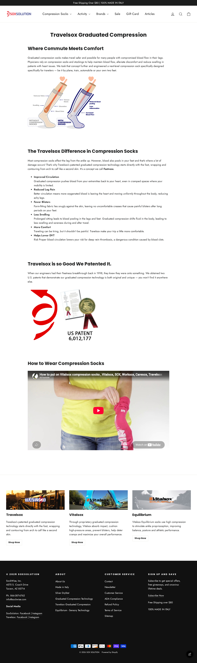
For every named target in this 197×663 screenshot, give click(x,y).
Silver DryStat (62, 593)
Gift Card (132, 14)
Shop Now (14, 542)
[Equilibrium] (161, 500)
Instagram (37, 613)
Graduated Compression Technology (74, 599)
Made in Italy (62, 587)
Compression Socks (55, 14)
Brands (101, 14)
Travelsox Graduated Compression (72, 604)
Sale (117, 14)
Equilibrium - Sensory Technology (72, 610)
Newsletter (110, 587)
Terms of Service (113, 610)
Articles (150, 14)
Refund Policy (112, 604)
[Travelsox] (35, 500)
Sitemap (109, 616)
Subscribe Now (156, 595)
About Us (60, 581)
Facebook (25, 613)
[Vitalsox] (98, 500)
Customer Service (114, 593)
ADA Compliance (114, 599)
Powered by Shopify (110, 652)
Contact (109, 581)
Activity (83, 14)
